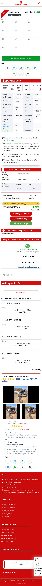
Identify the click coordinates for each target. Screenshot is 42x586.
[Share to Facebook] (7, 67)
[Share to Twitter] (14, 67)
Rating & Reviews (9, 508)
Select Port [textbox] (22, 179)
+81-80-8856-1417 (10, 485)
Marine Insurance (9, 532)
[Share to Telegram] (34, 67)
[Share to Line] (14, 73)
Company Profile (9, 505)
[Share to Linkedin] (21, 67)
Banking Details (8, 511)
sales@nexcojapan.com (28, 267)
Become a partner (9, 538)
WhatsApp (22, 223)
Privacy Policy (7, 514)
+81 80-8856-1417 (10, 487)
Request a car (21, 292)
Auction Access (8, 541)
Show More (35, 370)
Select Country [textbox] (23, 174)
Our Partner (7, 517)
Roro (20, 189)
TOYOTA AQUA (24, 429)
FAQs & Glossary (9, 529)
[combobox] (28, 173)
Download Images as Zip (21, 58)
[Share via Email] (27, 73)
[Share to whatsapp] (27, 67)
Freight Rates (7, 535)
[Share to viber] (21, 73)
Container (32, 189)
